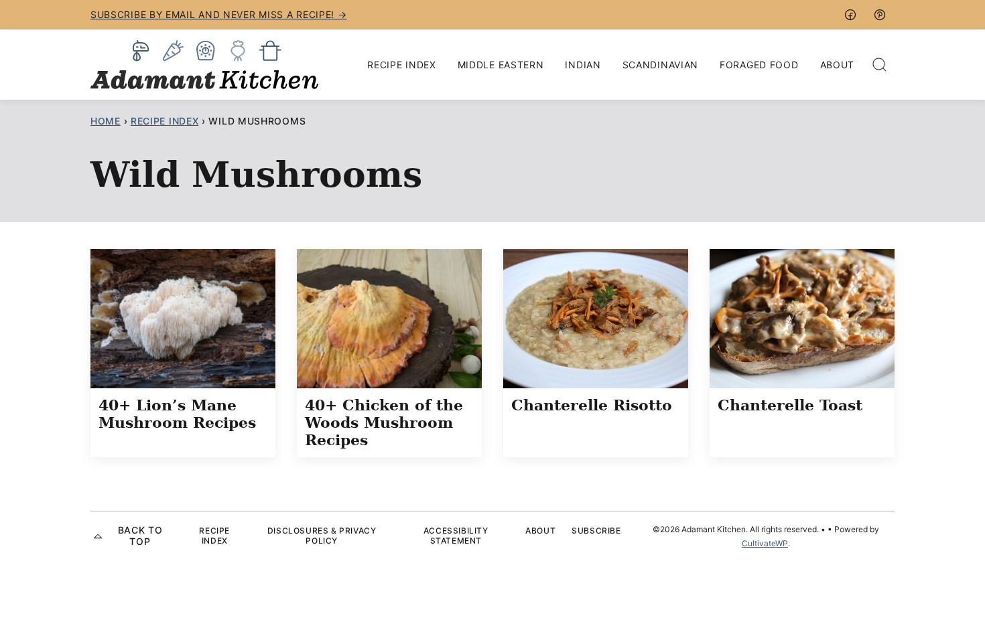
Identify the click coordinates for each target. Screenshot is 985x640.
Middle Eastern (501, 64)
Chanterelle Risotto (591, 405)
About (837, 64)
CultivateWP (765, 543)
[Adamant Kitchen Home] (204, 64)
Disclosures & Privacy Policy (322, 535)
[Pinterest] (880, 14)
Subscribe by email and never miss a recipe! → (218, 14)
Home (105, 121)
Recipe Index (401, 64)
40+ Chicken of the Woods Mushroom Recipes (384, 422)
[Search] (880, 65)
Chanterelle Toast (790, 405)
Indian (582, 64)
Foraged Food (759, 64)
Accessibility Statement (455, 535)
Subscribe (596, 531)
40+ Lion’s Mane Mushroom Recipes (177, 413)
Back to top (140, 536)
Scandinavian (660, 64)
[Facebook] (850, 14)
